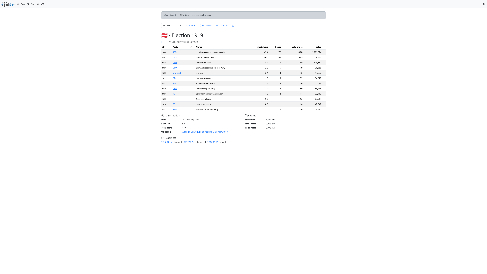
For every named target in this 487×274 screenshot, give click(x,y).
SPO (175, 52)
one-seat (177, 73)
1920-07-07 (212, 142)
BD (174, 104)
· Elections (207, 25)
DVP (175, 88)
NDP (175, 109)
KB (174, 93)
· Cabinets (223, 25)
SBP (174, 83)
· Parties (191, 25)
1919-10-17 (189, 142)
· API (41, 4)
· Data (22, 4)
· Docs (32, 4)
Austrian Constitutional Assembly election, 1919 (205, 131)
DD (174, 78)
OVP (175, 57)
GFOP (175, 67)
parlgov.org (205, 15)
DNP (175, 62)
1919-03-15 (166, 142)
